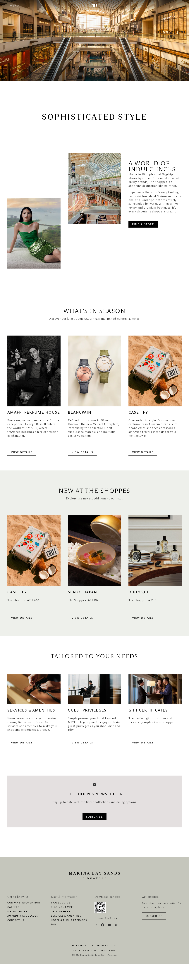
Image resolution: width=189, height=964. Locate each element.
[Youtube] (110, 925)
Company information (23, 903)
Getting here (60, 912)
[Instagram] (96, 925)
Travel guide (60, 903)
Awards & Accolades (22, 916)
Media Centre (17, 912)
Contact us (15, 920)
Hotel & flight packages (69, 920)
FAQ (53, 925)
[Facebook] (103, 925)
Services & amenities (66, 916)
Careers (13, 907)
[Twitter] (116, 925)
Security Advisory (84, 951)
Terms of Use (107, 951)
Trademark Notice (82, 945)
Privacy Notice (106, 945)
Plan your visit (62, 907)
